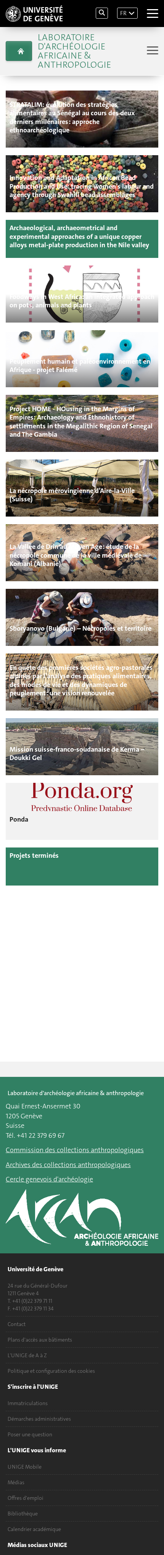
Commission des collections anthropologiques (75, 1149)
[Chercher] (102, 13)
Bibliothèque (23, 1513)
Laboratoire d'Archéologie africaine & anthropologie (74, 51)
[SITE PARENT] (19, 51)
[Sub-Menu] (151, 51)
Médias (16, 1482)
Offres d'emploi (25, 1498)
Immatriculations (28, 1403)
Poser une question (30, 1434)
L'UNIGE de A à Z (27, 1355)
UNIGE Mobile (25, 1466)
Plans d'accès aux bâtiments (40, 1339)
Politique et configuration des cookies (51, 1370)
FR (123, 13)
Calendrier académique (34, 1529)
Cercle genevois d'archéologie (49, 1179)
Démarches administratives (39, 1418)
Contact (17, 1324)
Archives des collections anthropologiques (68, 1164)
